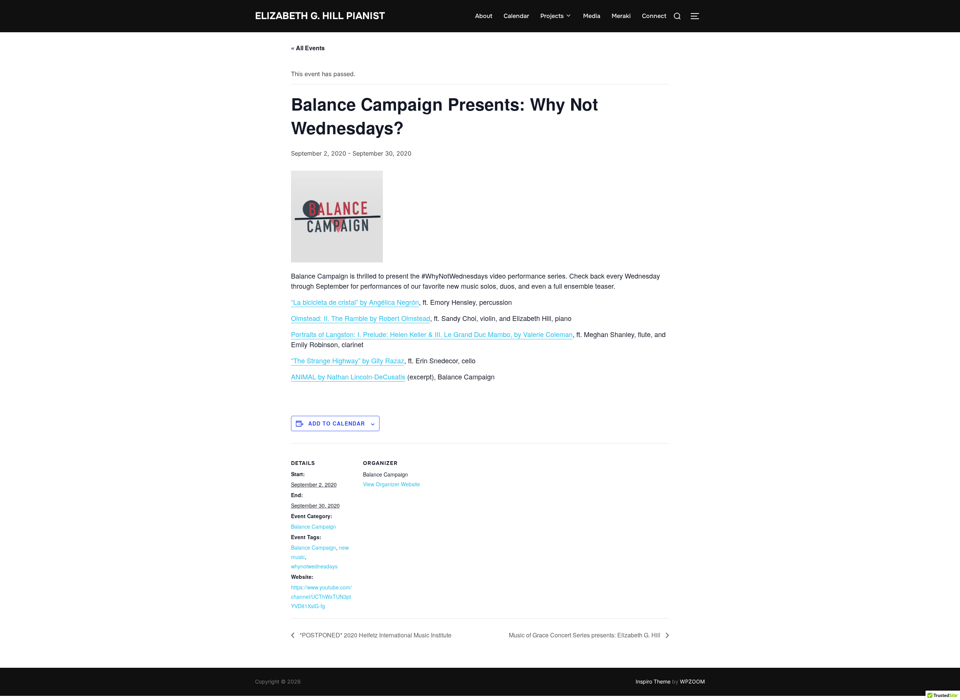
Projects (552, 16)
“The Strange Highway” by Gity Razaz (347, 360)
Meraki (621, 16)
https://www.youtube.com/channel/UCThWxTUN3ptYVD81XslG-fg (321, 596)
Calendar (516, 16)
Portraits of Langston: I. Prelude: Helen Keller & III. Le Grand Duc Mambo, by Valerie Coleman (432, 334)
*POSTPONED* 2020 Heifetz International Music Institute (375, 635)
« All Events (308, 47)
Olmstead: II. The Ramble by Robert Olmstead (360, 318)
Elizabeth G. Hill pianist (320, 16)
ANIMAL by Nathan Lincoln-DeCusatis (348, 376)
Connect (654, 16)
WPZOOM (692, 681)
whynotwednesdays (314, 566)
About (483, 16)
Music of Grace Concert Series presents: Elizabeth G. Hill (585, 635)
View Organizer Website (391, 484)
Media (591, 16)
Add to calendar (336, 423)
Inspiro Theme (653, 681)
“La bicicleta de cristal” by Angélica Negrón (355, 302)
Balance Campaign (313, 526)
